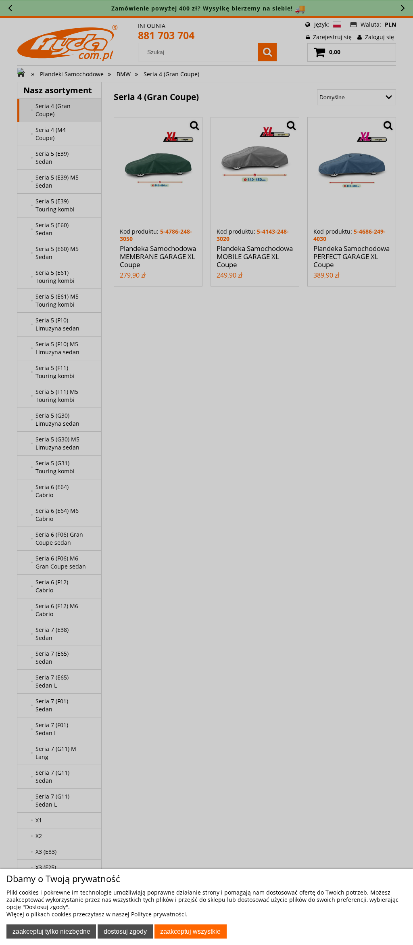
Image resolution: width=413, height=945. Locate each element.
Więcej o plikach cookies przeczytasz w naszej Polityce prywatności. (97, 914)
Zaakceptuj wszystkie (190, 931)
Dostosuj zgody (125, 931)
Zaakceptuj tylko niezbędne (51, 931)
